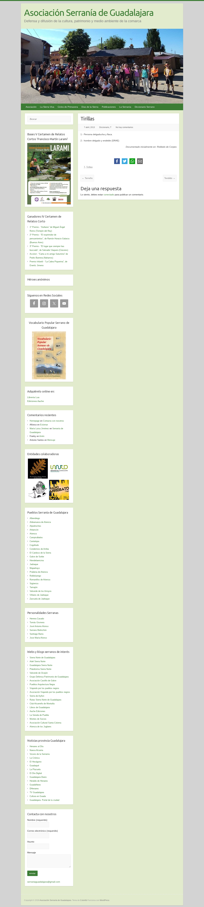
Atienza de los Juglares (40, 726)
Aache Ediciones (37, 711)
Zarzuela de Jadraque (40, 599)
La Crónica (35, 758)
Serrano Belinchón (38, 630)
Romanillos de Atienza (40, 579)
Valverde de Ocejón (39, 673)
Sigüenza (34, 583)
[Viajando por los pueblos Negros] (38, 481)
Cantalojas (34, 541)
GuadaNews (35, 785)
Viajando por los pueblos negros (44, 688)
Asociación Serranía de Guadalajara (88, 12)
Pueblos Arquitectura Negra (42, 684)
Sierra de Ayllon (37, 696)
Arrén (41, 436)
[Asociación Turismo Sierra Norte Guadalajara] (59, 460)
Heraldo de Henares (39, 781)
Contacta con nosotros (53, 421)
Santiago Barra (36, 634)
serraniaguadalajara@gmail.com (43, 881)
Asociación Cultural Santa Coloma (45, 723)
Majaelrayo (35, 568)
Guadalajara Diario (38, 777)
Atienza (33, 533)
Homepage (35, 421)
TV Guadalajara (37, 792)
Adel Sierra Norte (37, 661)
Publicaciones (109, 107)
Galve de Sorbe (37, 556)
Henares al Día (36, 746)
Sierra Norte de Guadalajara (42, 657)
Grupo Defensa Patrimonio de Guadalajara (49, 677)
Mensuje (51, 440)
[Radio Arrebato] (59, 481)
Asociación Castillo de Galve (43, 680)
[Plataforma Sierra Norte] (38, 460)
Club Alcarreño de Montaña (42, 703)
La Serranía (125, 107)
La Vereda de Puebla (39, 715)
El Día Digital (36, 773)
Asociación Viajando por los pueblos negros (50, 692)
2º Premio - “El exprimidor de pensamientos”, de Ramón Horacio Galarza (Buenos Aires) (49, 239)
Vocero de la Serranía (40, 754)
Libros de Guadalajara (40, 707)
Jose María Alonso (38, 638)
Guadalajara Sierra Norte (41, 665)
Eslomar (44, 424)
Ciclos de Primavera (68, 107)
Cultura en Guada (38, 796)
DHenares (34, 788)
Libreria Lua (33, 397)
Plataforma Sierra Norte (40, 669)
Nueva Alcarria (36, 750)
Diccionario (104, 127)
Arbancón (34, 530)
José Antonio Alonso (39, 626)
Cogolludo (34, 545)
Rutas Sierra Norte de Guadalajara (45, 700)
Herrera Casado (37, 618)
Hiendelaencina (37, 560)
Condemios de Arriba (39, 549)
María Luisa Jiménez (39, 428)
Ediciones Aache (35, 401)
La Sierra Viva (47, 107)
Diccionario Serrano (145, 107)
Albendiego (35, 518)
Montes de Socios (38, 719)
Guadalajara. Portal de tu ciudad (44, 800)
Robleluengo (35, 576)
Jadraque (34, 564)
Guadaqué (34, 765)
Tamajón (33, 587)
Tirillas (89, 167)
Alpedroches (35, 526)
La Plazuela (35, 769)
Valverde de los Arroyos (40, 591)
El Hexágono (35, 762)
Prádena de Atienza (39, 572)
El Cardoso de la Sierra (40, 553)
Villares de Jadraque (39, 595)
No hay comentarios (124, 127)
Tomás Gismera (37, 622)
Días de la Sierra (89, 107)
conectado (109, 194)
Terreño (87, 178)
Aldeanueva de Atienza (40, 522)
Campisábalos (36, 537)
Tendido (169, 178)
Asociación (31, 107)
